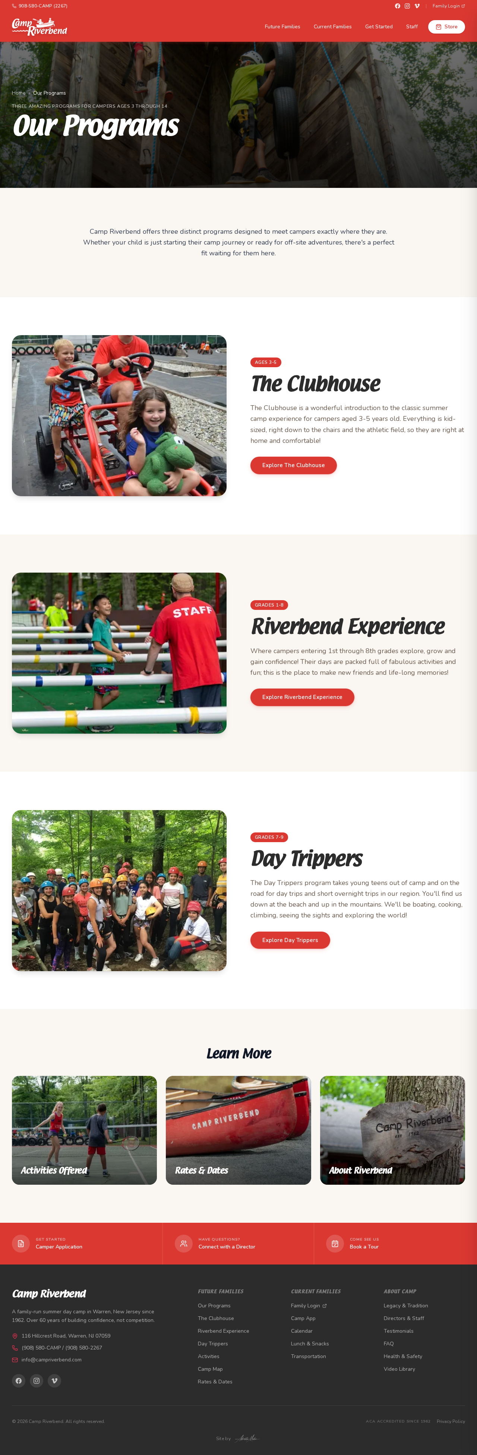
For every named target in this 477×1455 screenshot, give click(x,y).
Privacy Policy (451, 1421)
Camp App (303, 1318)
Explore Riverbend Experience (302, 697)
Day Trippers (213, 1343)
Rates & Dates (215, 1381)
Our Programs (214, 1305)
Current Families (333, 26)
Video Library (399, 1369)
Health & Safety (403, 1356)
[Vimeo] (417, 6)
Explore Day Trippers (290, 940)
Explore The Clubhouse (293, 465)
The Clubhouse (216, 1318)
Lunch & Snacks (310, 1343)
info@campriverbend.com (52, 1359)
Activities (208, 1356)
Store (451, 26)
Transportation (308, 1356)
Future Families (282, 26)
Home (19, 93)
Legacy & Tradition (406, 1305)
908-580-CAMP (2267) (43, 6)
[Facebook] (397, 6)
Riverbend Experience (223, 1331)
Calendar (302, 1331)
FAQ (389, 1343)
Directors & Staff (404, 1318)
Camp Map (210, 1369)
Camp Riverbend (48, 1294)
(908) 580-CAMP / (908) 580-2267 (62, 1347)
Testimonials (399, 1331)
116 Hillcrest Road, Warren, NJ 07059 (66, 1335)
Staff (412, 26)
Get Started (379, 26)
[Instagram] (407, 6)
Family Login (446, 6)
